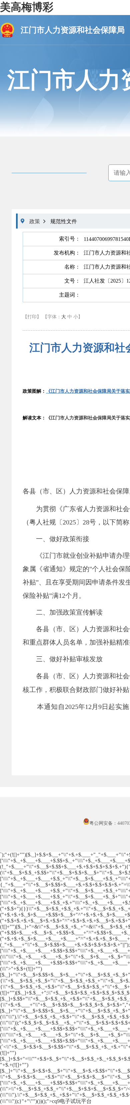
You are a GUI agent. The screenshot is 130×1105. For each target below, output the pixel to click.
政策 (34, 221)
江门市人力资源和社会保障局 (73, 30)
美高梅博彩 (26, 7)
